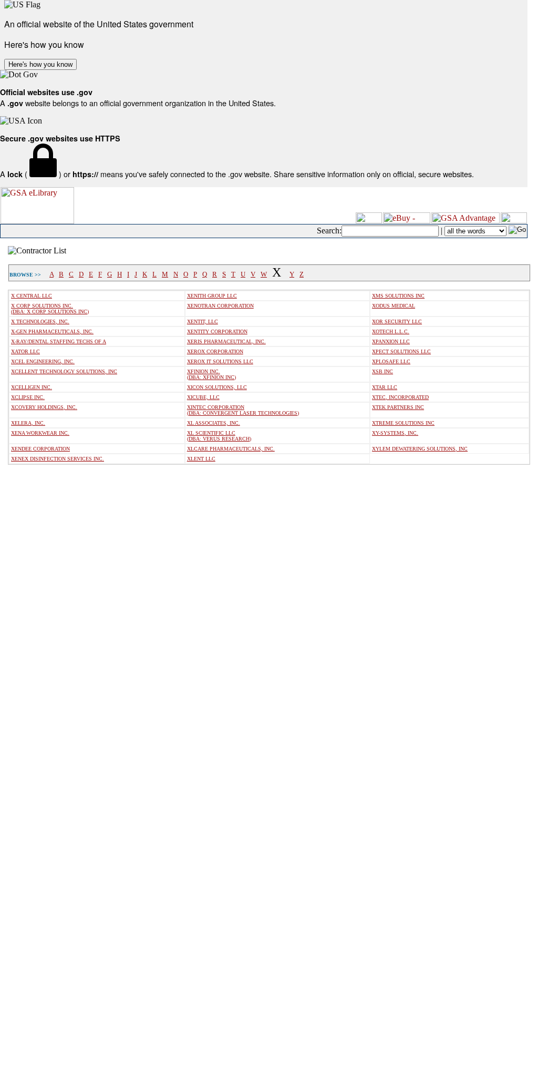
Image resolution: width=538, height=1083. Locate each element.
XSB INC (382, 371)
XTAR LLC (384, 387)
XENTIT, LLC (202, 321)
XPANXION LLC (391, 341)
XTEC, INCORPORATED (400, 397)
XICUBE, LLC (203, 397)
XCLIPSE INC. (28, 397)
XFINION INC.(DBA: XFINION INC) (211, 374)
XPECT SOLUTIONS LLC (401, 351)
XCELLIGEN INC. (31, 387)
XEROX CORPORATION (215, 351)
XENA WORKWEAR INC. (40, 433)
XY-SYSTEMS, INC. (395, 433)
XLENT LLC (201, 459)
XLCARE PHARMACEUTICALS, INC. (231, 449)
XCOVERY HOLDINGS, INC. (44, 407)
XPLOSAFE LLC (391, 361)
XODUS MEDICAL (393, 306)
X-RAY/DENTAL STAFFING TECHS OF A (58, 341)
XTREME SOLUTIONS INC (403, 423)
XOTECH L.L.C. (390, 331)
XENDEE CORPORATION (40, 449)
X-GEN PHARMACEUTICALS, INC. (52, 331)
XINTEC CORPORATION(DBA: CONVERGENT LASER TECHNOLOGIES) (243, 410)
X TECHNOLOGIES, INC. (40, 321)
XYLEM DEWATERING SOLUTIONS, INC (420, 449)
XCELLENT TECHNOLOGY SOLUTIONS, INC (64, 371)
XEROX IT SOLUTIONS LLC (220, 361)
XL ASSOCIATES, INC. (213, 423)
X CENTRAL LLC (31, 296)
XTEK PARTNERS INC (398, 407)
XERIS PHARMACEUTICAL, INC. (226, 341)
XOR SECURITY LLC (397, 321)
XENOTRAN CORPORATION (220, 306)
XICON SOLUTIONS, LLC (217, 387)
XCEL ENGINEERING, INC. (43, 361)
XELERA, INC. (28, 423)
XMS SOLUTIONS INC (398, 296)
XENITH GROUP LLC (212, 296)
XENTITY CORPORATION (217, 331)
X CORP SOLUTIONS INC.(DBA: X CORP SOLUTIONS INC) (50, 308)
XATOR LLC (25, 351)
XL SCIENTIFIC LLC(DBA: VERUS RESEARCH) (219, 436)
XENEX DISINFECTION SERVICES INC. (57, 459)
